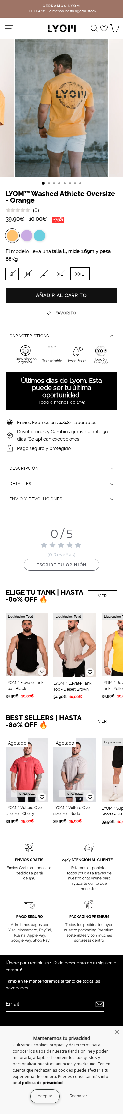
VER (102, 596)
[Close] (117, 1032)
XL (60, 274)
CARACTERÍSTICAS (29, 336)
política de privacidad (42, 1082)
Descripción (24, 468)
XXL (79, 274)
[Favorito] (42, 671)
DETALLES (20, 483)
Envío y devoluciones (36, 499)
